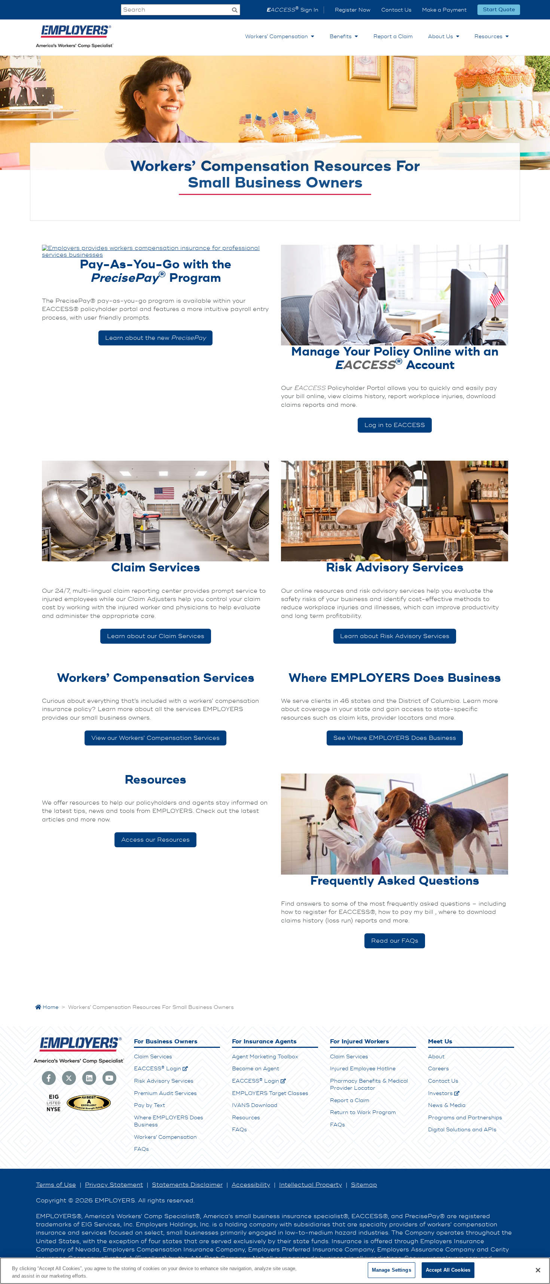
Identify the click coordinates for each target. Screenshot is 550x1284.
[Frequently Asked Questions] (394, 824)
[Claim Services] (155, 511)
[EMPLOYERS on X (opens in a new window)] (69, 1077)
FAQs (141, 1149)
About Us (442, 36)
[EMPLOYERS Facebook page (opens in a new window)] (49, 1077)
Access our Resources (155, 840)
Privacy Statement (114, 1185)
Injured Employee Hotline (362, 1068)
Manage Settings (391, 1270)
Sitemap (364, 1185)
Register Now (352, 9)
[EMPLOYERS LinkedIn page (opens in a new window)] (89, 1077)
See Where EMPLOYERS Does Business (394, 738)
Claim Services (153, 1056)
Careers (438, 1068)
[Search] (234, 10)
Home (49, 1007)
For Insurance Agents (264, 1041)
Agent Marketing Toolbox (265, 1056)
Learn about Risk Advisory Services (394, 636)
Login (157, 1068)
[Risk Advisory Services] (394, 511)
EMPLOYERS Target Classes (270, 1093)
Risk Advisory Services (163, 1081)
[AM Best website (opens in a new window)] (88, 1110)
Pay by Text (149, 1105)
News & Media (446, 1105)
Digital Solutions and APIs (462, 1129)
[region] (275, 1270)
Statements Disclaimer (187, 1185)
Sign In (292, 9)
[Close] (538, 1270)
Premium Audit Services (165, 1093)
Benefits (342, 36)
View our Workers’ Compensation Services (155, 738)
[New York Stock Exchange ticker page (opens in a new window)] (53, 1110)
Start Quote (499, 9)
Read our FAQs (394, 941)
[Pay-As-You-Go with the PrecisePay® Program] (155, 252)
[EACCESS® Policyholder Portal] (394, 295)
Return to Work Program (363, 1112)
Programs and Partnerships (465, 1117)
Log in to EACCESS (394, 425)
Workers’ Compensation (278, 36)
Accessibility (251, 1185)
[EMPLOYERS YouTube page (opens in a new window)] (109, 1077)
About (436, 1056)
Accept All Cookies (448, 1270)
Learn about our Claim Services (155, 636)
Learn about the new (155, 338)
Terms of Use (56, 1185)
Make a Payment (444, 9)
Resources (489, 36)
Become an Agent (255, 1068)
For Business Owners (166, 1041)
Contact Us (396, 9)
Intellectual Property (310, 1185)
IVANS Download (254, 1105)
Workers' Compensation (165, 1137)
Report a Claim (393, 36)
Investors (440, 1093)
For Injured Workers (359, 1041)
